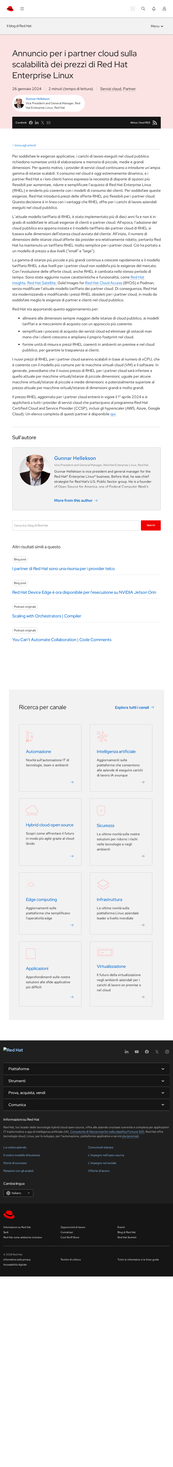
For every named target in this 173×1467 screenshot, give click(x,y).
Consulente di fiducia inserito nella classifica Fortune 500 (107, 1132)
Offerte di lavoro (98, 1171)
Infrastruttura (109, 899)
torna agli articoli (25, 145)
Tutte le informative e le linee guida (138, 1259)
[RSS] (154, 122)
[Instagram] (167, 1053)
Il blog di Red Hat (19, 26)
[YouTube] (136, 1053)
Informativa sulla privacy (17, 1259)
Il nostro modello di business (21, 1155)
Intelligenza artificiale (116, 751)
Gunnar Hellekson (38, 99)
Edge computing (41, 899)
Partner (129, 88)
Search (151, 525)
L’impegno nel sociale (102, 1163)
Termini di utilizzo (71, 1259)
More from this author (73, 500)
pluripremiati (130, 1136)
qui (112, 413)
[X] (156, 1053)
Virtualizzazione (111, 966)
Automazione (38, 751)
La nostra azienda (14, 1147)
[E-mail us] (48, 122)
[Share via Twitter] (42, 122)
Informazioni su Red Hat (17, 1227)
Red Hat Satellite (41, 282)
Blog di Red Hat (127, 1232)
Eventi (121, 1227)
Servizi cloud (110, 88)
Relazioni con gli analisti (18, 1171)
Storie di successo (15, 1163)
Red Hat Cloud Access (103, 282)
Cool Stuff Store (70, 1237)
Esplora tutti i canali (132, 707)
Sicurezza (105, 825)
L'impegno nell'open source (106, 1155)
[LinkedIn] (126, 1053)
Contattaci (67, 1232)
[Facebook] (146, 1053)
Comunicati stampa (100, 1147)
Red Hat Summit (127, 1237)
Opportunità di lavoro (73, 1227)
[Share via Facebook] (30, 122)
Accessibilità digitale (15, 1264)
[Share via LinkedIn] (36, 122)
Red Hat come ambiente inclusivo (22, 1237)
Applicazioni (37, 968)
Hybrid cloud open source (49, 825)
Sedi (5, 1232)
